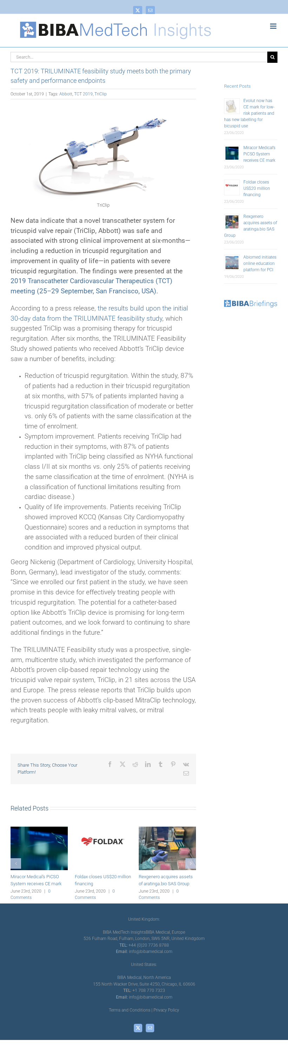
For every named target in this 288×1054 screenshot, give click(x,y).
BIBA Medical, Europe (165, 932)
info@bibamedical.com (150, 951)
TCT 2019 (83, 94)
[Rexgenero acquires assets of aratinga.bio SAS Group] (167, 829)
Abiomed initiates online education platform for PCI (259, 263)
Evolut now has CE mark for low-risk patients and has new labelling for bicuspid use (249, 113)
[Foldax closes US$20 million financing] (103, 829)
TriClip (100, 94)
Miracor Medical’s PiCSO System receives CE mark (259, 154)
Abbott (65, 94)
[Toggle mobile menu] (273, 26)
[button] (16, 863)
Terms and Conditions (129, 1010)
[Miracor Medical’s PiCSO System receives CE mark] (39, 829)
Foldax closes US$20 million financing (256, 188)
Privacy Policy (166, 1010)
